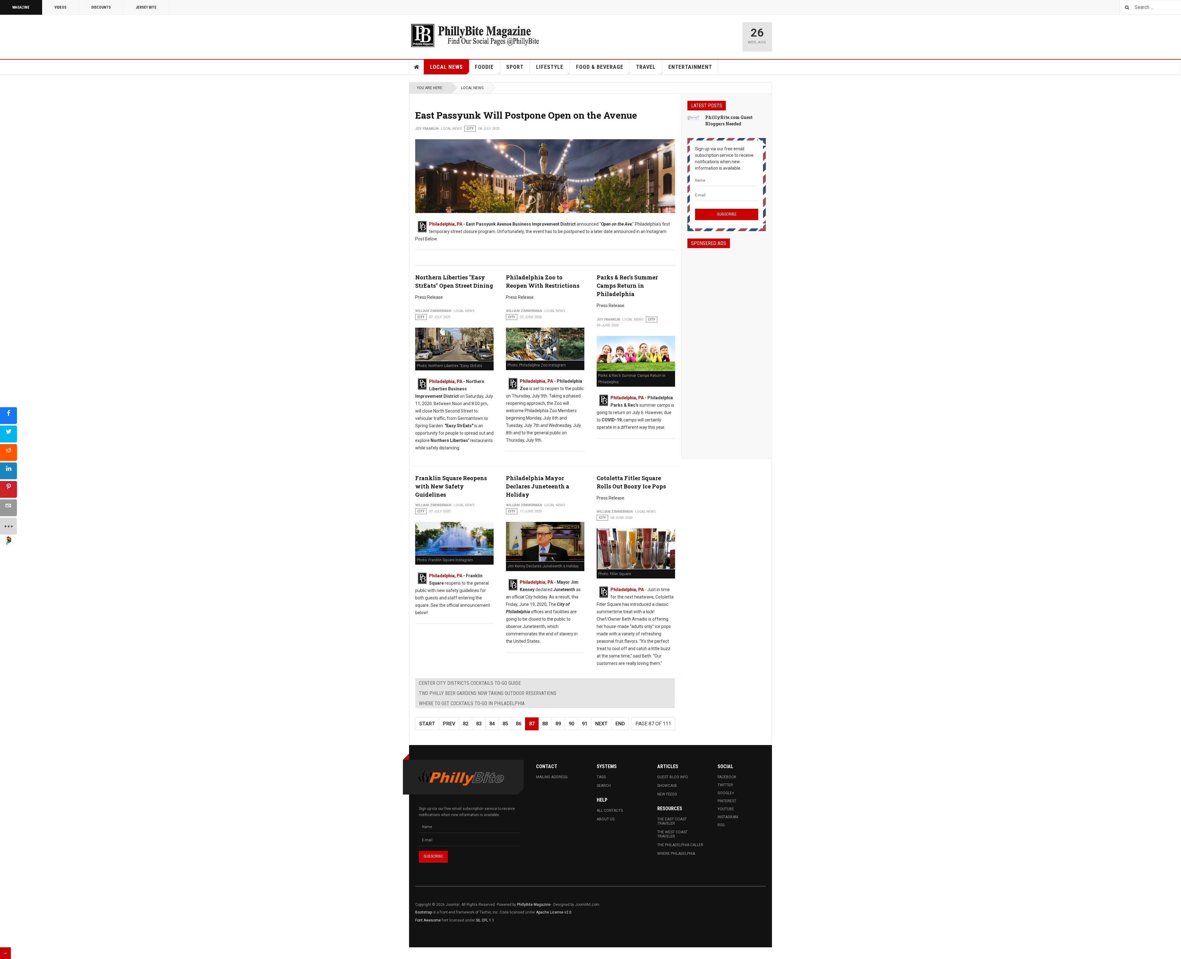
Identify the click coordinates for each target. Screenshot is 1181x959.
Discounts (101, 7)
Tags (601, 777)
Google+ (726, 793)
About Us (605, 819)
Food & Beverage (599, 67)
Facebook (727, 777)
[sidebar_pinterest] (8, 489)
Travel (646, 67)
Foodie (484, 67)
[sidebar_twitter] (8, 434)
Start (427, 724)
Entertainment (690, 67)
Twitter (725, 785)
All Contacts (610, 810)
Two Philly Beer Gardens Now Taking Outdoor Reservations (487, 693)
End (620, 724)
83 (479, 724)
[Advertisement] (726, 347)
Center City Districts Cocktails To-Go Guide (470, 683)
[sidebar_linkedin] (8, 471)
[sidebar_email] (8, 507)
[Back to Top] (5, 953)
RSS (721, 825)
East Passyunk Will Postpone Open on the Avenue (526, 115)
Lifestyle (549, 67)
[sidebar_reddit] (8, 452)
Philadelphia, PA (445, 224)
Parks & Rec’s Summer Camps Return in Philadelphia (627, 286)
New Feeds (667, 794)
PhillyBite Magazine (534, 904)
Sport (514, 67)
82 (465, 724)
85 (505, 724)
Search (604, 785)
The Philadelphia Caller (680, 845)
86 (518, 724)
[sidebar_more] (8, 526)
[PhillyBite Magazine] (475, 35)
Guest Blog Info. (673, 777)
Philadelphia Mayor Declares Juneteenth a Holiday (537, 486)
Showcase (667, 785)
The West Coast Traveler (672, 834)
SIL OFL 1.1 (485, 920)
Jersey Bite (146, 7)
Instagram (728, 817)
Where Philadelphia (676, 853)
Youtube (726, 809)
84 (492, 724)
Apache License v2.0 (553, 912)
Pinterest (727, 801)
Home (416, 67)
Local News (446, 67)
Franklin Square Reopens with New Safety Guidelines (451, 486)
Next (601, 724)
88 (545, 724)
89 (558, 724)
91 (584, 724)
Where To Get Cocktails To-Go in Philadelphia (472, 703)
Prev (449, 724)
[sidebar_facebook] (8, 415)
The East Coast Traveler (672, 821)
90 (571, 724)
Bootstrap (423, 912)
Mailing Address (551, 777)
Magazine (21, 7)
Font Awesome (428, 920)
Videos (60, 7)
